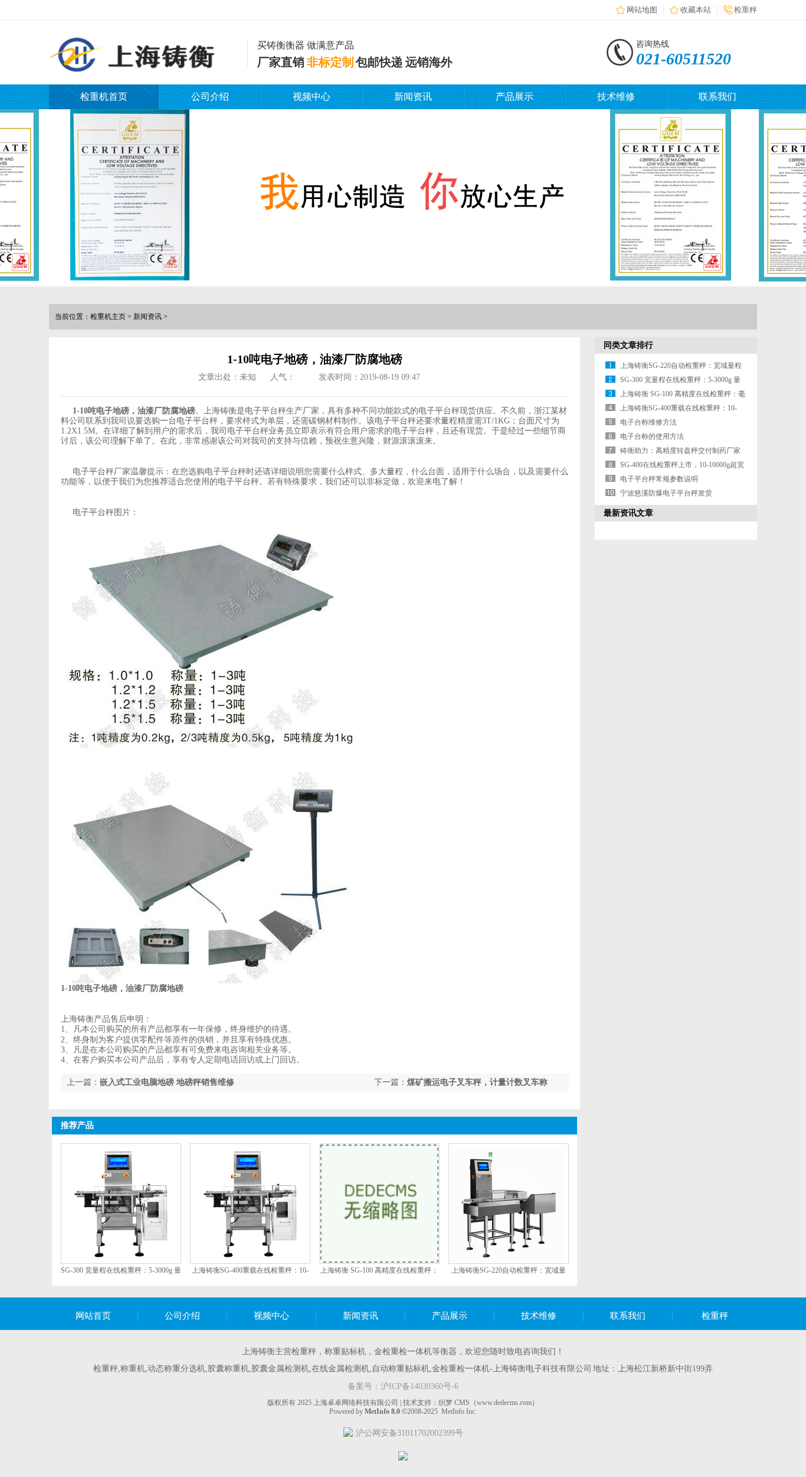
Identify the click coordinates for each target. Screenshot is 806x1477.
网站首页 (93, 1316)
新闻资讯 (413, 97)
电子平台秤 (265, 410)
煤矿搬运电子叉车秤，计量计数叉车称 (477, 1082)
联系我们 (717, 97)
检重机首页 (103, 97)
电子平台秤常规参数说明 (659, 479)
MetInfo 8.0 (382, 1411)
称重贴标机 (345, 1351)
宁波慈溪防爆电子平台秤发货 (666, 493)
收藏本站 (695, 9)
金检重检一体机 (403, 1351)
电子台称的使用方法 (652, 436)
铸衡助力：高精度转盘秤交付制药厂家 (680, 450)
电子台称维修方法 (648, 422)
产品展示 (514, 97)
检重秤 (745, 9)
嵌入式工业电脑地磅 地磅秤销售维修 (167, 1082)
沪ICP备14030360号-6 (419, 1386)
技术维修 (616, 97)
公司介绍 (210, 97)
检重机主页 (108, 316)
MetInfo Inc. (459, 1411)
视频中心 (311, 97)
